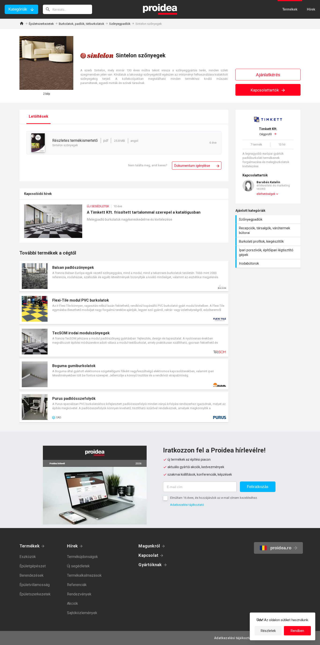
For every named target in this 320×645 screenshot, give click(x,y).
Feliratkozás (257, 487)
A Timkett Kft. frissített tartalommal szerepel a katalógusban (124, 223)
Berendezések (31, 575)
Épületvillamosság (34, 585)
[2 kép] (46, 63)
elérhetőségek (266, 194)
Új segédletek (78, 566)
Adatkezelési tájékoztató (187, 505)
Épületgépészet (32, 566)
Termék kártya (123, 276)
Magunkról (149, 545)
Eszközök (27, 556)
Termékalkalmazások (84, 575)
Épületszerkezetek (41, 24)
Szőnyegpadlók (119, 24)
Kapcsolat (148, 555)
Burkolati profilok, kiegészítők (269, 241)
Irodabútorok (269, 263)
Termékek (29, 545)
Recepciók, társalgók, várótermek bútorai (269, 230)
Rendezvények (79, 594)
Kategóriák (17, 9)
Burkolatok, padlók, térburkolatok (81, 24)
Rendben (297, 631)
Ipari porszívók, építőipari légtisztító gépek (269, 252)
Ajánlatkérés (268, 74)
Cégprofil (268, 131)
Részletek (268, 631)
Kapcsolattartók (265, 90)
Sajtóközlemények (82, 613)
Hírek (72, 545)
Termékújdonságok (82, 556)
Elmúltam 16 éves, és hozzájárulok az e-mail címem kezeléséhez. (214, 497)
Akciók (72, 603)
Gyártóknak (150, 564)
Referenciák (77, 585)
